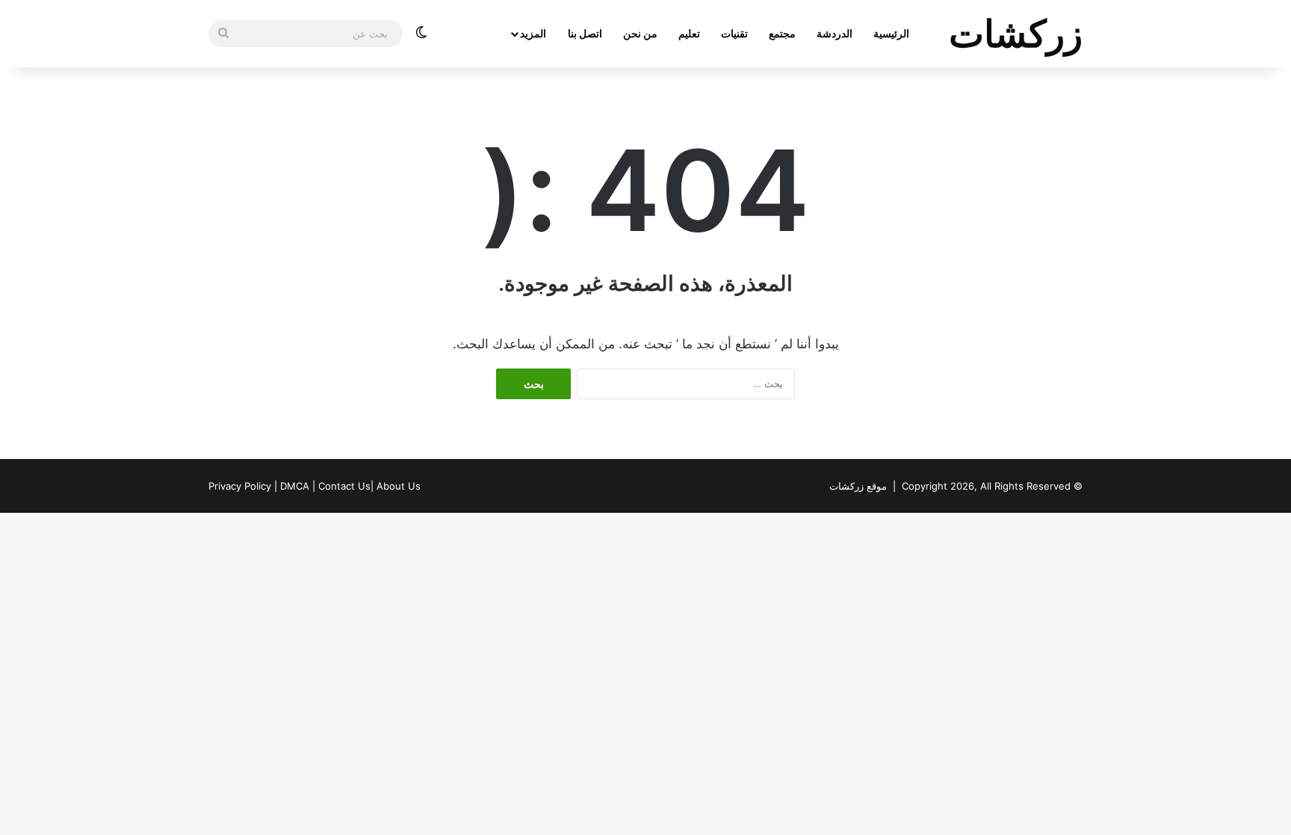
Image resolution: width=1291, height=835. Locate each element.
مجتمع (782, 33)
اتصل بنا (585, 33)
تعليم (689, 33)
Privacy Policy (239, 486)
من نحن (640, 33)
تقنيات (734, 33)
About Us (399, 486)
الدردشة (834, 33)
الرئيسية (891, 33)
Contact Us (344, 486)
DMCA (294, 486)
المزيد (533, 33)
